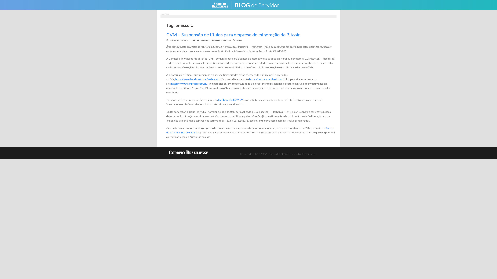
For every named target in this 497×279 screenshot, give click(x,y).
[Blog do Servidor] (258, 4)
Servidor (239, 40)
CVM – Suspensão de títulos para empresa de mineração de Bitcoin (233, 34)
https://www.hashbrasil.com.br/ (189, 83)
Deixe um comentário (222, 40)
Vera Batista (205, 40)
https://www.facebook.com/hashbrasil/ (197, 79)
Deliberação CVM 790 (231, 99)
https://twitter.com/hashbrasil (266, 79)
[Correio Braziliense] (222, 4)
